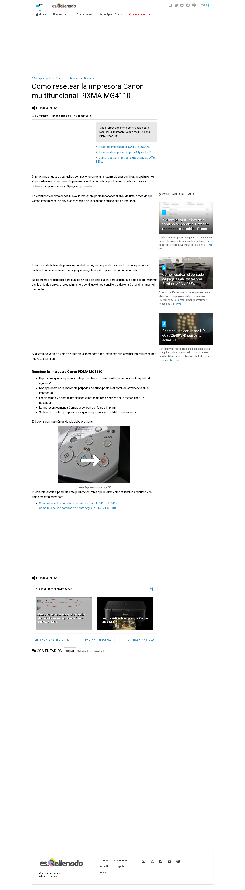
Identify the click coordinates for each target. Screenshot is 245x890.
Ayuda (120, 866)
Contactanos (84, 14)
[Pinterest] (194, 5)
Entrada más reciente (52, 640)
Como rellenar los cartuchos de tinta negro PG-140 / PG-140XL (78, 508)
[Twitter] (188, 5)
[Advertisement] (122, 45)
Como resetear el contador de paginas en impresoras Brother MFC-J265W (183, 279)
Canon (59, 78)
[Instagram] (176, 5)
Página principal (41, 78)
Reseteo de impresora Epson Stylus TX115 (126, 152)
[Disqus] (94, 702)
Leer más (178, 304)
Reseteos (89, 78)
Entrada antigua (141, 640)
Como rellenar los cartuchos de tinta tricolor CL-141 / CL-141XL (79, 503)
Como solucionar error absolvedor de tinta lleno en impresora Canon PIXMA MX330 (62, 618)
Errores (74, 78)
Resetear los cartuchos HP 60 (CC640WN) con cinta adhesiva (183, 335)
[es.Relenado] (64, 6)
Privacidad (105, 866)
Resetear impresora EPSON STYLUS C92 (124, 147)
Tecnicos (105, 872)
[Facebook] (182, 5)
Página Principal (98, 640)
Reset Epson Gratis (110, 14)
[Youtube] (170, 5)
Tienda (104, 860)
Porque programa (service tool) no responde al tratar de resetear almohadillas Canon (185, 224)
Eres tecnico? (61, 14)
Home (42, 14)
